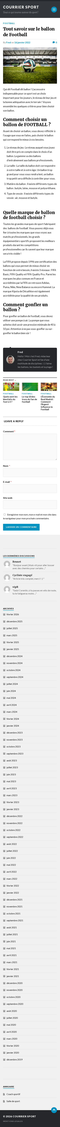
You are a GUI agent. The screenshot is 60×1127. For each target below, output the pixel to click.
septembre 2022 (15, 836)
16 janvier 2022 (22, 42)
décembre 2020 (14, 983)
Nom (6, 466)
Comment (9, 431)
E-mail (7, 482)
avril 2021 (12, 955)
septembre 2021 (15, 920)
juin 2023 (11, 774)
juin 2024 (11, 690)
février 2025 (13, 642)
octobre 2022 (13, 830)
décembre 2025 (14, 621)
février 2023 (13, 802)
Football (9, 23)
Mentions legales (13, 1121)
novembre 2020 (14, 989)
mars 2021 (12, 962)
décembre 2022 (14, 816)
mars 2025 (12, 635)
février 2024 (13, 718)
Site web (7, 498)
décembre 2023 (14, 732)
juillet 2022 (12, 850)
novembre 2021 (14, 906)
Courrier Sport (21, 7)
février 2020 (13, 1045)
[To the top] (54, 1110)
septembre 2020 (15, 1003)
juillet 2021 (12, 934)
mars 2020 (12, 1038)
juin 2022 (11, 857)
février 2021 (13, 969)
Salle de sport (13, 1101)
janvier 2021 (13, 976)
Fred (8, 42)
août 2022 (12, 843)
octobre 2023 (13, 746)
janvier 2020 (13, 1052)
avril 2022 (12, 871)
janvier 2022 (13, 892)
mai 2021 (11, 948)
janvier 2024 (13, 725)
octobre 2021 (13, 913)
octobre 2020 (13, 997)
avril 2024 (12, 704)
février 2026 (13, 614)
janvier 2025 (13, 649)
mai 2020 (11, 1024)
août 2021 (12, 927)
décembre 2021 (14, 899)
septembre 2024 (15, 677)
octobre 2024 (13, 670)
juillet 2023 (12, 767)
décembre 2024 (14, 656)
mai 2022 (11, 864)
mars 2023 (12, 795)
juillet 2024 (12, 683)
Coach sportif (13, 1094)
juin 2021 (11, 941)
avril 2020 (12, 1031)
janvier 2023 (13, 809)
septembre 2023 (15, 753)
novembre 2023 (14, 739)
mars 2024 (12, 711)
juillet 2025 (12, 628)
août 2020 (12, 1010)
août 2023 (12, 760)
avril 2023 (12, 788)
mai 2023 (11, 781)
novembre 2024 (14, 663)
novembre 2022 (14, 823)
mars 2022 (12, 878)
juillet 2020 (12, 1017)
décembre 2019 (14, 1059)
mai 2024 (11, 697)
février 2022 (13, 885)
